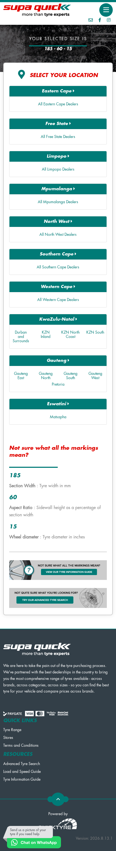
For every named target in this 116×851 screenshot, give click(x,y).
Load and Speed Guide (22, 771)
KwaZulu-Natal (57, 319)
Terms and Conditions (21, 745)
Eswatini (57, 404)
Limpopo (57, 156)
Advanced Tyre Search (21, 764)
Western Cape (57, 287)
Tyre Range (12, 730)
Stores (8, 737)
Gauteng (57, 360)
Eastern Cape (57, 91)
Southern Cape (57, 254)
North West (57, 221)
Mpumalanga (57, 189)
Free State (57, 124)
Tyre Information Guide (21, 779)
